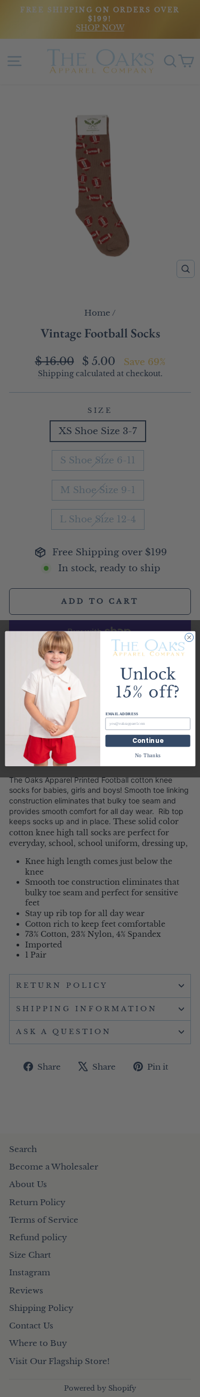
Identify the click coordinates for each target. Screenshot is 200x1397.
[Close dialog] (189, 637)
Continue (147, 740)
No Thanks (147, 755)
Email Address (121, 714)
